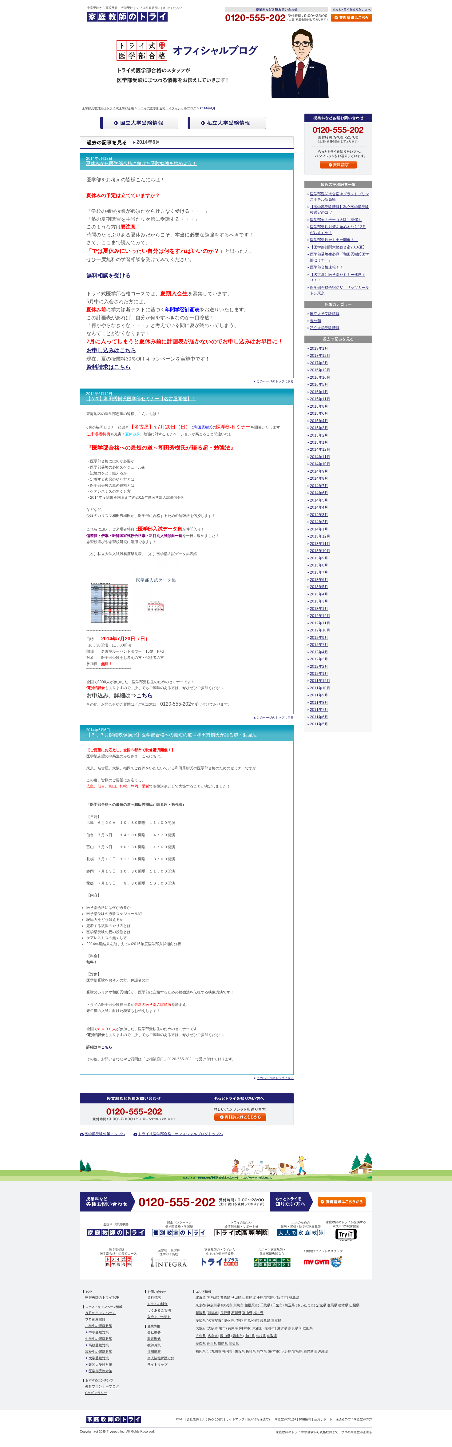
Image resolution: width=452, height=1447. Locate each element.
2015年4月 (319, 421)
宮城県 (269, 1297)
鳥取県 (272, 1336)
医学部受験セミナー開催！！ (334, 240)
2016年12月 (320, 370)
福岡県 (201, 1351)
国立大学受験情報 (324, 314)
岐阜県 (265, 1320)
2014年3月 (319, 515)
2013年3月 (319, 601)
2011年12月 (320, 681)
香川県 (212, 1343)
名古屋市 (214, 1320)
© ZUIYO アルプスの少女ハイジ (227, 1177)
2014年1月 (319, 529)
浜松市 (253, 1320)
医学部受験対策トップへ (105, 1134)
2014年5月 (319, 500)
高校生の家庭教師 (98, 1351)
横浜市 (227, 1305)
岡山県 (225, 1336)
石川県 (236, 1313)
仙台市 (282, 1297)
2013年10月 (320, 551)
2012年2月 (319, 666)
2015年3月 (319, 428)
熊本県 (262, 1351)
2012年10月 (320, 630)
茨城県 (321, 1305)
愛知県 (201, 1320)
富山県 (247, 1313)
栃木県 (343, 1305)
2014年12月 (320, 449)
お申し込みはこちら (111, 350)
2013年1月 (319, 609)
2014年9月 (319, 471)
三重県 (276, 1320)
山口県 (250, 1336)
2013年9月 (319, 558)
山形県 (247, 1297)
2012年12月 (320, 616)
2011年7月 (319, 709)
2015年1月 (319, 442)
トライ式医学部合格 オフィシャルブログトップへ (180, 1134)
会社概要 (154, 1332)
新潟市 (213, 1313)
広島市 (213, 1336)
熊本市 (274, 1351)
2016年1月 (319, 392)
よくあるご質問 (159, 1310)
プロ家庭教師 (95, 1319)
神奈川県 (213, 1305)
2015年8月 (319, 406)
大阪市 (213, 1328)
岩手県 (258, 1297)
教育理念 (154, 1338)
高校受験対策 (99, 1345)
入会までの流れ (159, 1317)
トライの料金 (157, 1304)
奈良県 (293, 1328)
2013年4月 (319, 594)
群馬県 (332, 1305)
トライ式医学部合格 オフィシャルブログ (167, 108)
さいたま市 (305, 1305)
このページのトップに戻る (275, 381)
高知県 (234, 1343)
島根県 (261, 1336)
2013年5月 (319, 587)
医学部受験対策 (100, 1371)
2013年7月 (319, 572)
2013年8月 (319, 565)
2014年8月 (319, 478)
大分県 (286, 1351)
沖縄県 (323, 1351)
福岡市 (227, 1351)
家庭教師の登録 (285, 1419)
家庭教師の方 (363, 1419)
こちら (144, 695)
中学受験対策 (99, 1332)
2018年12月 (320, 355)
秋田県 (236, 1297)
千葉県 (265, 1305)
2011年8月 (319, 702)
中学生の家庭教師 (98, 1338)
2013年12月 (320, 536)
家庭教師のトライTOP (102, 1297)
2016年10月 (320, 377)
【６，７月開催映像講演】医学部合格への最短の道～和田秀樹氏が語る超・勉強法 (171, 734)
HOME (179, 1419)
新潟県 (201, 1313)
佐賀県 (240, 1351)
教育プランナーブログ (102, 1386)
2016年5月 (319, 384)
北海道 (201, 1297)
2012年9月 (319, 637)
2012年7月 (319, 645)
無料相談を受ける (108, 275)
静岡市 (242, 1320)
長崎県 (251, 1351)
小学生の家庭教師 (98, 1326)
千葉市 (277, 1305)
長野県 (225, 1313)
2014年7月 (319, 486)
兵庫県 (233, 1328)
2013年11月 (320, 544)
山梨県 (354, 1305)
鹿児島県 (310, 1351)
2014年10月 (320, 464)
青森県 (225, 1297)
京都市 (270, 1328)
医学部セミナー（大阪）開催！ (336, 220)
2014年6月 (319, 493)
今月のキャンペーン (100, 1313)
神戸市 (245, 1328)
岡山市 (237, 1336)
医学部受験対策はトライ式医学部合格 (108, 108)
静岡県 (229, 1320)
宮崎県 (297, 1351)
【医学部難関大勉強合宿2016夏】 (338, 247)
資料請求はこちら (108, 367)
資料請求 (154, 1297)
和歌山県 (306, 1328)
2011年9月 (319, 695)
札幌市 (213, 1297)
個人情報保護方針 (160, 1358)
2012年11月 (320, 623)
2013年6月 (319, 580)
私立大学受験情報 (324, 328)
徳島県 (223, 1343)
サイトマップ (157, 1364)
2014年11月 (320, 457)
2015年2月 (319, 435)
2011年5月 (319, 724)
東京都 (201, 1305)
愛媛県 (201, 1343)
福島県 (294, 1297)
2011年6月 (319, 717)
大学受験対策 (99, 1358)
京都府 (257, 1328)
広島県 (201, 1336)
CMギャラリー (96, 1393)
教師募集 (154, 1345)
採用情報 (154, 1351)
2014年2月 (319, 522)
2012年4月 (319, 652)
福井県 (258, 1313)
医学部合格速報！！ (326, 267)
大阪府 (201, 1328)
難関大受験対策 (100, 1364)
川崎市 (238, 1305)
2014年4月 (319, 507)
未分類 (315, 321)
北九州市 (214, 1351)
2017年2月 (319, 363)
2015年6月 (319, 413)
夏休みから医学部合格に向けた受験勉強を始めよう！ (141, 163)
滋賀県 (282, 1328)
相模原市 (251, 1305)
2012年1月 (319, 673)
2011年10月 (320, 688)
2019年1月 (319, 348)
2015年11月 (320, 399)
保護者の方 (343, 1419)
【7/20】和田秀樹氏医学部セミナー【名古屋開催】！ (141, 398)
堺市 (222, 1328)
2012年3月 (319, 659)
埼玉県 (290, 1305)
